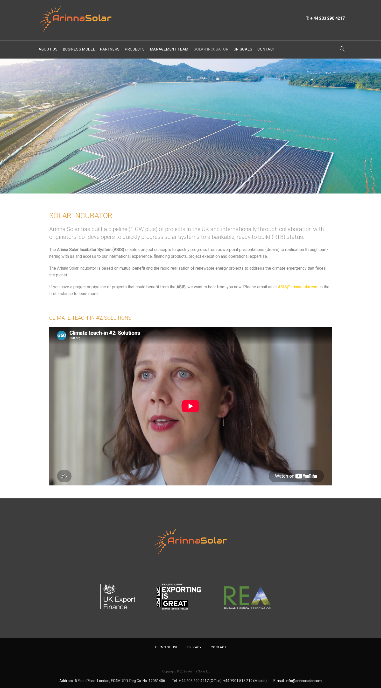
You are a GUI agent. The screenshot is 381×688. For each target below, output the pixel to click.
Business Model (79, 49)
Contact (266, 49)
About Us (48, 49)
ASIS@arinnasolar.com (298, 286)
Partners (110, 49)
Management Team (169, 49)
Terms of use (166, 647)
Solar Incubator (211, 49)
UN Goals (243, 49)
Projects (135, 49)
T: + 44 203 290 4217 (325, 18)
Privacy (194, 647)
